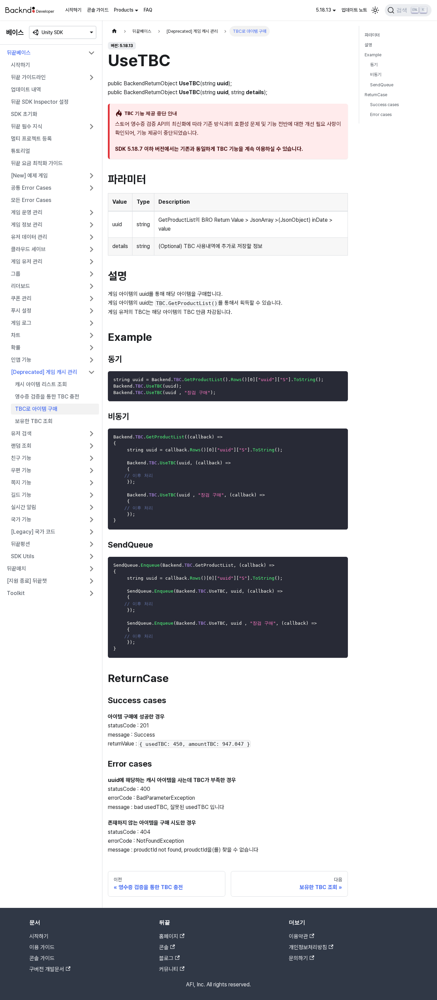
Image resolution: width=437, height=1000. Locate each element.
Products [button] (123, 10)
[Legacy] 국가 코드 (33, 531)
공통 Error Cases (31, 188)
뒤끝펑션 (20, 544)
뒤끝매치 (16, 568)
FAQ (148, 10)
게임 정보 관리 (26, 224)
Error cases (381, 114)
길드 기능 (21, 495)
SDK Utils (22, 556)
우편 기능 (21, 470)
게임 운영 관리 (26, 212)
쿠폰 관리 (21, 298)
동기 (374, 64)
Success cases (384, 104)
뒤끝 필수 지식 (26, 126)
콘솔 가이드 (98, 10)
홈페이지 (168, 936)
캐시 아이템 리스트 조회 (41, 384)
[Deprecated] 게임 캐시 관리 (44, 372)
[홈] (114, 31)
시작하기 (73, 10)
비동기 (375, 74)
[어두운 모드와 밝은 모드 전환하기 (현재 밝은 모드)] (375, 10)
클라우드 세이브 (28, 249)
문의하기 (298, 958)
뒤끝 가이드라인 (28, 77)
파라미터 (372, 35)
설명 (368, 44)
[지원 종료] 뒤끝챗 (27, 581)
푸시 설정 (21, 310)
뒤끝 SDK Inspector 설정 (40, 102)
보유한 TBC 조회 (34, 421)
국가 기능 (21, 519)
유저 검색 (21, 433)
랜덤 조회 (21, 446)
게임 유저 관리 (26, 261)
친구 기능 (21, 458)
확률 (15, 347)
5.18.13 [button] (323, 10)
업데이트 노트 (354, 10)
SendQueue (381, 84)
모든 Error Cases (31, 200)
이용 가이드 (42, 947)
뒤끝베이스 (19, 52)
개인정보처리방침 (308, 947)
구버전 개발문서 (46, 969)
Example (373, 54)
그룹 (15, 274)
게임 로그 (21, 323)
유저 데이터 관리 (29, 237)
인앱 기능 (21, 360)
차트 (15, 335)
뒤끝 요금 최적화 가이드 (37, 163)
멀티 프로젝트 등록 (31, 138)
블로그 (166, 958)
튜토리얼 (20, 151)
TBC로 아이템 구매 (36, 409)
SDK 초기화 (24, 114)
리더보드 (20, 286)
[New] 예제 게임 (29, 175)
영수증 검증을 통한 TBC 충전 (47, 396)
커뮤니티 (168, 969)
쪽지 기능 (21, 482)
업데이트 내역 (26, 89)
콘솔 (164, 947)
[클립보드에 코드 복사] (339, 379)
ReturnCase (376, 94)
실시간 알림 (23, 507)
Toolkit (16, 593)
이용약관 (298, 936)
